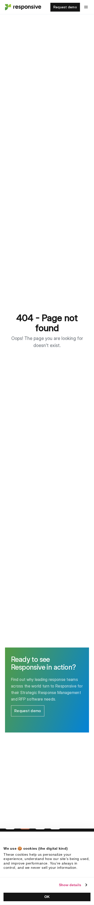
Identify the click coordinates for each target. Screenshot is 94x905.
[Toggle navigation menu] (86, 7)
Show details (70, 885)
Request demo (65, 7)
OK (47, 897)
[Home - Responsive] (22, 7)
